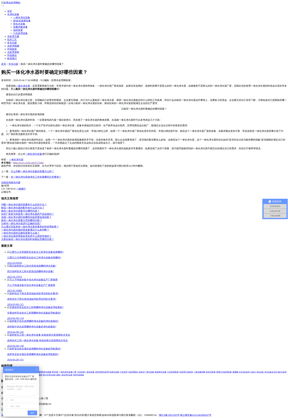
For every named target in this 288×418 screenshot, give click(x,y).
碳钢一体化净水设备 (64, 375)
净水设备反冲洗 (270, 372)
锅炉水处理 (282, 372)
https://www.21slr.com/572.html (28, 162)
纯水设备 (260, 372)
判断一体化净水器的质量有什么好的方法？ (24, 204)
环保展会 (12, 55)
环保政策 (12, 49)
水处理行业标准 (186, 372)
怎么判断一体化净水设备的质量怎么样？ (32, 171)
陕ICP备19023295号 (169, 415)
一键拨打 (21, 189)
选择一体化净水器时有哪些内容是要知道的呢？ (26, 217)
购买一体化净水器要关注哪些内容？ (20, 211)
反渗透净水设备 (44, 372)
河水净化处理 (244, 372)
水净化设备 (13, 14)
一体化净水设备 (21, 17)
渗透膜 (235, 372)
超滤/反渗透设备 (22, 20)
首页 (9, 11)
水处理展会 (133, 372)
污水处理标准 (173, 372)
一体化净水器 (23, 86)
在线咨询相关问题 (10, 182)
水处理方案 (13, 36)
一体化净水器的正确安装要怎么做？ (20, 233)
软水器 (55, 372)
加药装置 (18, 30)
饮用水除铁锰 (78, 375)
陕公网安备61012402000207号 (195, 415)
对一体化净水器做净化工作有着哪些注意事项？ (36, 177)
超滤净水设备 (160, 372)
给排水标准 (211, 372)
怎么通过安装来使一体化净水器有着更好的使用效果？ (30, 226)
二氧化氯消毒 (199, 372)
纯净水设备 (114, 372)
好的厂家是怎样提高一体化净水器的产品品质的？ (27, 214)
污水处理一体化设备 (85, 372)
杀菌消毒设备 (20, 27)
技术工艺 (12, 39)
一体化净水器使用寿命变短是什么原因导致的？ (26, 236)
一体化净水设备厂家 (67, 372)
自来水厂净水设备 (146, 372)
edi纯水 (253, 372)
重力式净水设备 (49, 375)
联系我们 (12, 58)
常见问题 (12, 42)
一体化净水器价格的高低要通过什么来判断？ (25, 230)
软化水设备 (19, 24)
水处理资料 (13, 52)
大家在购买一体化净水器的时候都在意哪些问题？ (27, 239)
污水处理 (124, 372)
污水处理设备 (20, 33)
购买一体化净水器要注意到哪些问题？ (21, 220)
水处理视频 (13, 46)
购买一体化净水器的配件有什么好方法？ (22, 207)
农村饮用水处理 (102, 372)
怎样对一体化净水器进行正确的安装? (21, 223)
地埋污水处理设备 (224, 372)
